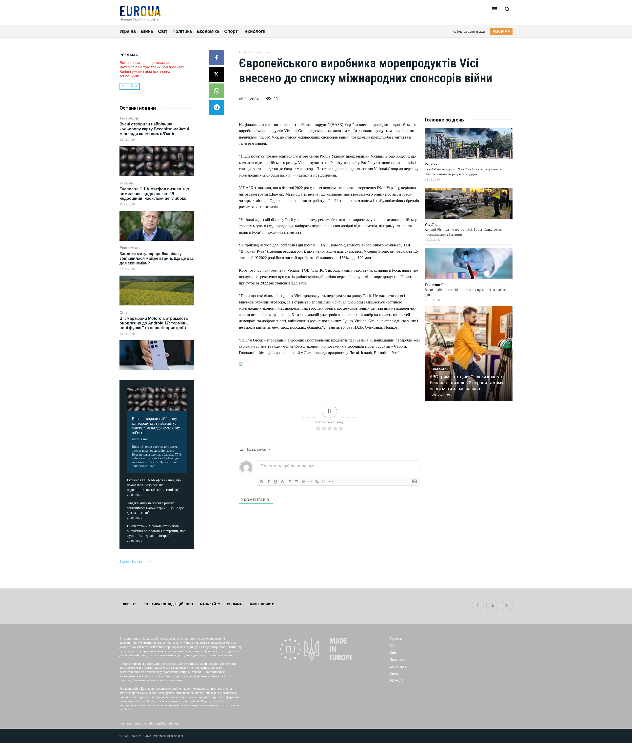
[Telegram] (216, 107)
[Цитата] (303, 482)
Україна (126, 183)
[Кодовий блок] (310, 482)
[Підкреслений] (275, 482)
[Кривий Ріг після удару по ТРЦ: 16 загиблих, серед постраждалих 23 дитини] (469, 203)
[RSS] (492, 605)
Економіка (128, 248)
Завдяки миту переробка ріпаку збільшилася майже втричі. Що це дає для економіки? (156, 258)
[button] (507, 9)
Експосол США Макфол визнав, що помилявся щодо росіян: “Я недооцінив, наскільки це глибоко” (154, 194)
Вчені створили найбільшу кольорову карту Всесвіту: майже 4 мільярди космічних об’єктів (154, 129)
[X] (216, 74)
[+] (330, 481)
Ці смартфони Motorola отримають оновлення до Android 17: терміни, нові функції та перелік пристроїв (153, 323)
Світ (123, 312)
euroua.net (140, 439)
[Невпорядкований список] (296, 482)
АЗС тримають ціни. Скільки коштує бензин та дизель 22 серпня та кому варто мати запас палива (466, 382)
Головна (245, 52)
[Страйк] (282, 482)
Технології (128, 118)
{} (323, 481)
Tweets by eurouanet (136, 562)
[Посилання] (317, 482)
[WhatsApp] (216, 90)
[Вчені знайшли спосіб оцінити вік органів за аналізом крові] (469, 263)
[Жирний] (261, 482)
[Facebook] (216, 57)
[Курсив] (268, 482)
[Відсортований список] (289, 482)
